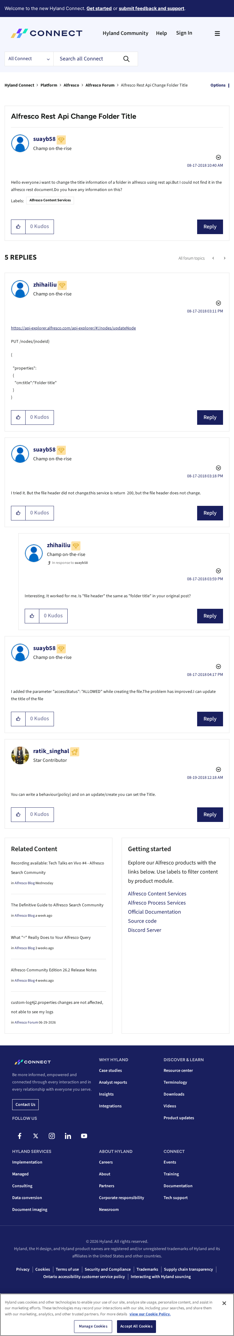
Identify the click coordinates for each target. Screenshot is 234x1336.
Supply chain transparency (188, 1269)
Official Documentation (154, 912)
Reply (210, 226)
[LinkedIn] (68, 1136)
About (104, 1174)
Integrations (110, 1106)
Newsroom (109, 1210)
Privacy (23, 1269)
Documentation (178, 1186)
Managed (20, 1174)
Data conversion (27, 1198)
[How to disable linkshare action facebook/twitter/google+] (213, 258)
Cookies (42, 1269)
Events (170, 1162)
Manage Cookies (93, 1326)
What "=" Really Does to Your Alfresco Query (51, 938)
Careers (106, 1162)
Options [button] (218, 85)
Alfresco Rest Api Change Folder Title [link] (154, 85)
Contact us (25, 1105)
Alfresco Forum (100, 85)
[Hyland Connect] (46, 33)
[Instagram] (51, 1136)
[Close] (224, 1303)
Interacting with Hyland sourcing (161, 1277)
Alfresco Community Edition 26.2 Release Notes (54, 970)
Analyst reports (113, 1082)
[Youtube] (84, 1136)
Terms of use (67, 1269)
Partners (106, 1186)
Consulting (22, 1186)
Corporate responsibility (121, 1198)
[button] (18, 227)
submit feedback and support (151, 8)
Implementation (27, 1162)
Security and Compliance (108, 1269)
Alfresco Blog (25, 883)
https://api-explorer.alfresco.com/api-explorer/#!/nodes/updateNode (73, 328)
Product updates (179, 1118)
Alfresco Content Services (50, 200)
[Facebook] (19, 1136)
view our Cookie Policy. (150, 1314)
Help (161, 33)
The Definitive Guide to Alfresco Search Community (57, 905)
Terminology (175, 1082)
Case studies (110, 1071)
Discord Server (144, 930)
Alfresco (71, 85)
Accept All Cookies (136, 1326)
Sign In (184, 33)
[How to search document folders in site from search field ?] (224, 258)
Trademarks (147, 1269)
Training (171, 1174)
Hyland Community (125, 33)
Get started (99, 8)
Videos (170, 1106)
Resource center (178, 1071)
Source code (142, 921)
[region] (117, 1314)
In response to (70, 562)
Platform (49, 85)
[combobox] (95, 59)
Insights (106, 1094)
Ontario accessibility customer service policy (84, 1277)
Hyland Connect (19, 85)
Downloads (174, 1094)
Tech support (176, 1198)
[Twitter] (35, 1136)
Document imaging (29, 1210)
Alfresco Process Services (157, 903)
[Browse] (217, 33)
